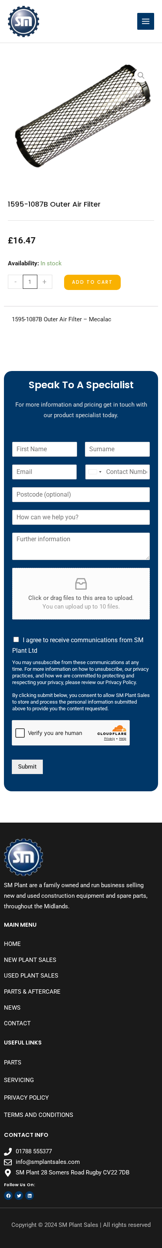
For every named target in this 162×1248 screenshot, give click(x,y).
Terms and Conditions (38, 1114)
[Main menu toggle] (145, 21)
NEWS (12, 1007)
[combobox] (95, 472)
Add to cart (92, 282)
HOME (12, 943)
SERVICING (19, 1080)
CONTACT (17, 1023)
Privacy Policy (26, 1097)
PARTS (12, 1062)
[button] (141, 75)
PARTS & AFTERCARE (32, 991)
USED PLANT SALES (31, 975)
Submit (27, 766)
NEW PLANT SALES (30, 959)
